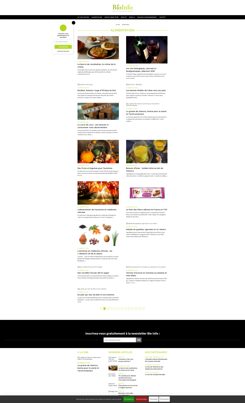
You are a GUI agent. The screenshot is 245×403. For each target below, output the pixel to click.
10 (136, 308)
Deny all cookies (141, 399)
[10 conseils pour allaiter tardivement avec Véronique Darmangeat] (113, 375)
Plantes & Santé (152, 372)
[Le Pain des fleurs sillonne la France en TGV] (146, 193)
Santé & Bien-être (112, 17)
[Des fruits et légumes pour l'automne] (98, 151)
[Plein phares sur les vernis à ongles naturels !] (113, 384)
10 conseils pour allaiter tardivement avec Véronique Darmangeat (127, 378)
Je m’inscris (63, 47)
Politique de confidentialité (63, 51)
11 (140, 308)
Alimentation (97, 17)
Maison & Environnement (147, 17)
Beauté (124, 17)
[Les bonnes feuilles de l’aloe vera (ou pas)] (146, 84)
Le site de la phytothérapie (155, 374)
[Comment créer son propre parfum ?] (113, 360)
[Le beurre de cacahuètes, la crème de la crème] (98, 47)
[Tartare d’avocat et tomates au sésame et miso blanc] (146, 267)
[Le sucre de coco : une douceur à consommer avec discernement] (98, 111)
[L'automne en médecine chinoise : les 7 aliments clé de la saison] (98, 234)
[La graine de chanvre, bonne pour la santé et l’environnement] (146, 104)
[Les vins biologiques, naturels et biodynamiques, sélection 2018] (146, 50)
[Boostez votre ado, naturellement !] (113, 391)
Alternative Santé (152, 365)
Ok (138, 339)
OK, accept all (128, 399)
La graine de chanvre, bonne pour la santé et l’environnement (88, 368)
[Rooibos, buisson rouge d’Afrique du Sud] (98, 84)
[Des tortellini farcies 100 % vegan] (98, 267)
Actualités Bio (83, 17)
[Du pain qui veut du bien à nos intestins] (98, 289)
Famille (132, 17)
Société (162, 17)
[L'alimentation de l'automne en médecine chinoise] (98, 193)
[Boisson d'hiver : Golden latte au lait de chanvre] (146, 151)
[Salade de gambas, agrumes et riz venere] (146, 223)
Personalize (154, 399)
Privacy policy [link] (164, 399)
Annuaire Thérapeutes (154, 357)
